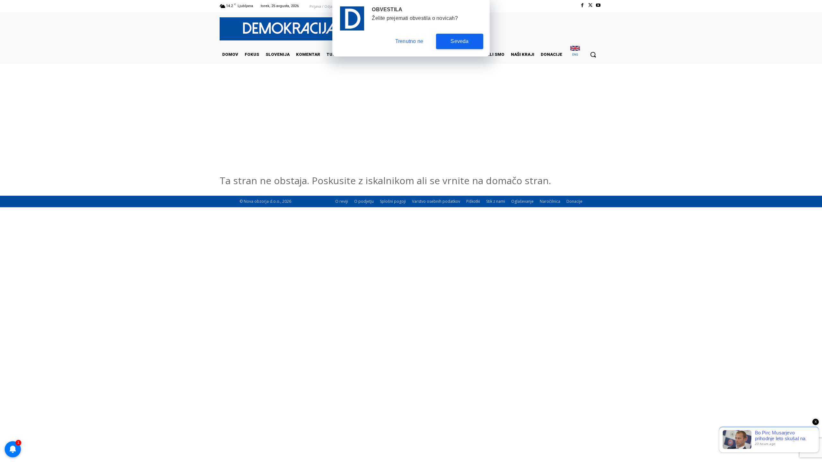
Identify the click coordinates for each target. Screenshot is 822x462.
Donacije (574, 201)
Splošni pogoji (393, 201)
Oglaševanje (522, 201)
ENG (575, 54)
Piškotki (473, 201)
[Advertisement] (411, 128)
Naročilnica (550, 201)
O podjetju (364, 201)
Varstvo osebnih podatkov (436, 201)
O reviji (341, 201)
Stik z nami (495, 201)
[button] (593, 54)
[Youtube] (598, 5)
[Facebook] (582, 5)
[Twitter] (590, 5)
